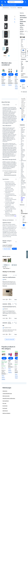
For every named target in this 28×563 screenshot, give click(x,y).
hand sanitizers (6, 400)
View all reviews (7, 248)
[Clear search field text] (20, 2)
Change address (24, 76)
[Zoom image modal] (14, 19)
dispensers (5, 391)
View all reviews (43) (9, 339)
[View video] (14, 22)
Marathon (22, 13)
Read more (22, 204)
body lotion (5, 405)
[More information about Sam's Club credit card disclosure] (24, 117)
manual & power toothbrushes (9, 398)
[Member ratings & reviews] (16, 241)
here (15, 215)
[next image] (6, 57)
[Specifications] (16, 179)
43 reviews (9, 246)
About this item (6, 102)
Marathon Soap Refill (23, 199)
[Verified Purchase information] (12, 304)
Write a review (16, 248)
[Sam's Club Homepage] (5, 2)
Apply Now (22, 119)
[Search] (22, 2)
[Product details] (16, 105)
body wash (5, 408)
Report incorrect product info (10, 175)
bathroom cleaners (6, 413)
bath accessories (6, 395)
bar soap (4, 403)
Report (16, 299)
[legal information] (24, 39)
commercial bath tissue (7, 393)
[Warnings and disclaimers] (16, 220)
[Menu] (2, 2)
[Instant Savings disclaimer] (5, 367)
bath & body (5, 410)
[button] (14, 16)
